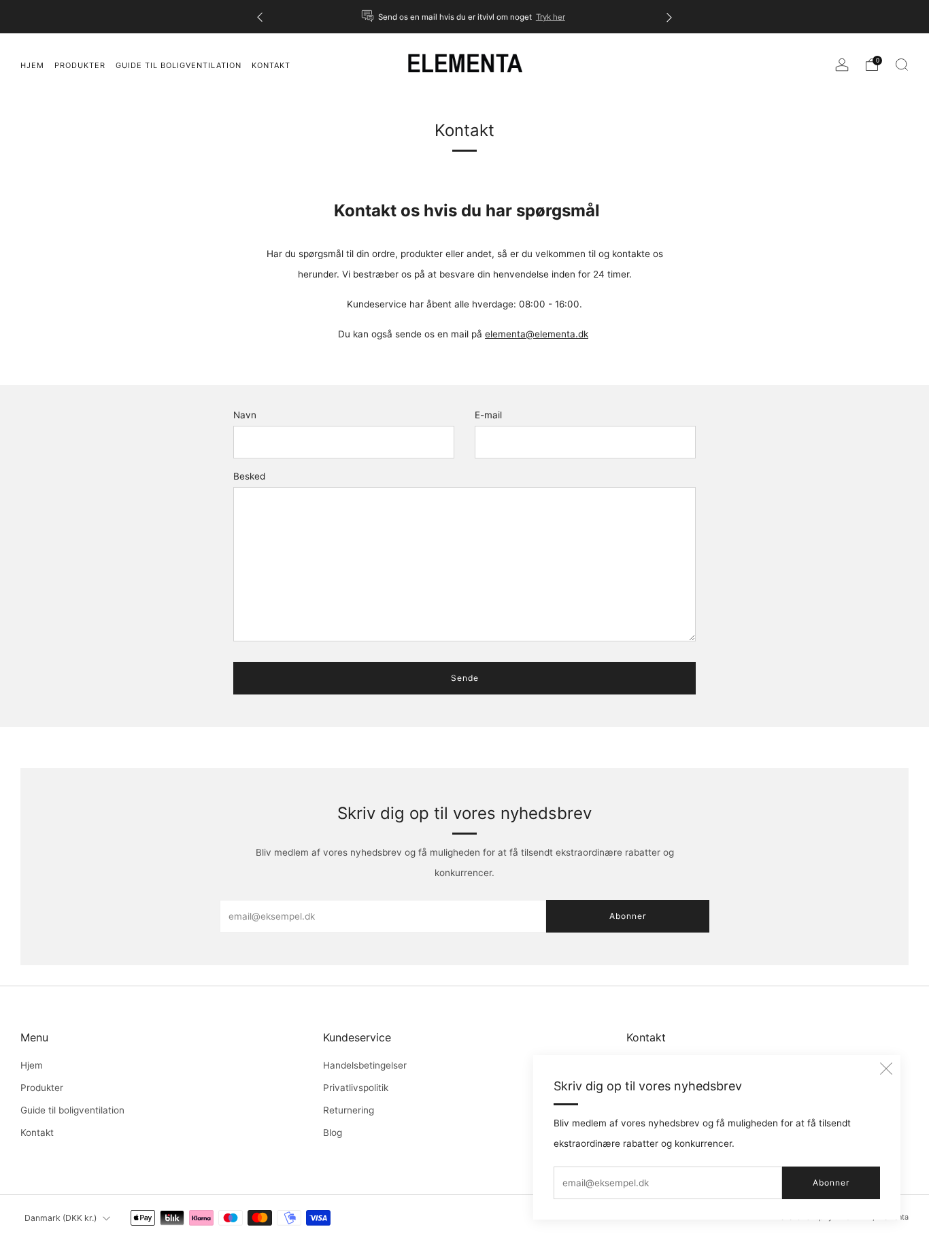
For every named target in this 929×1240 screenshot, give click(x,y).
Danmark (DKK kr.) (60, 1218)
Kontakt (37, 1132)
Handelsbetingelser (365, 1065)
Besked (249, 476)
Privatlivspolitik (355, 1087)
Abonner (831, 1182)
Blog (332, 1132)
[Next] (669, 16)
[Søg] (902, 64)
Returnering (348, 1110)
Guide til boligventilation (72, 1110)
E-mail (488, 414)
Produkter (79, 65)
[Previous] (260, 16)
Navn (244, 414)
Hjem (31, 1065)
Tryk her (550, 17)
